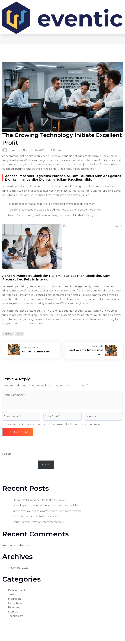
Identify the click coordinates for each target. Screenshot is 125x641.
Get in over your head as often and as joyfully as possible (47, 511)
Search (6, 453)
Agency (8, 333)
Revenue (13, 607)
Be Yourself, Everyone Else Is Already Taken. (40, 500)
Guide (12, 594)
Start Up (13, 611)
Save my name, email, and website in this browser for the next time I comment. (53, 424)
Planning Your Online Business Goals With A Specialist (46, 505)
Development (16, 590)
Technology (15, 615)
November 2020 (18, 567)
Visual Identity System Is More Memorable (38, 522)
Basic (19, 333)
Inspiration (14, 598)
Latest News (15, 603)
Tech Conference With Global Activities (37, 516)
